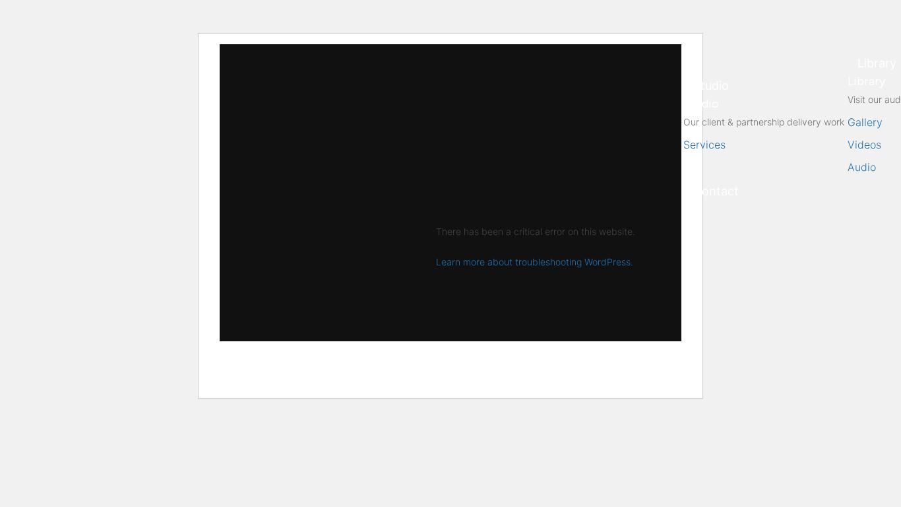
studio (711, 85)
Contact (716, 191)
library (876, 63)
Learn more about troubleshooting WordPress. (534, 261)
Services (704, 144)
